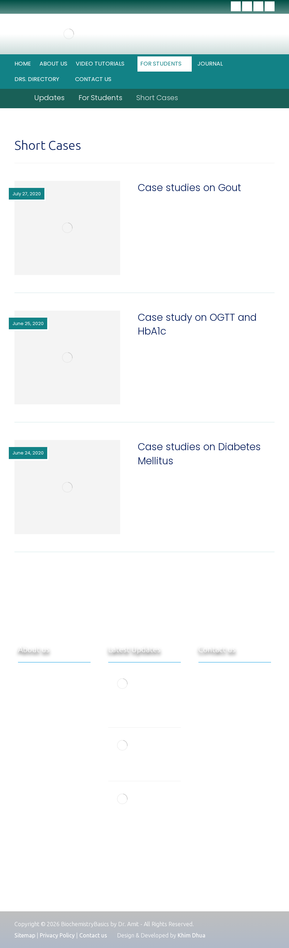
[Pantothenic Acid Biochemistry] (122, 745)
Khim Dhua (191, 935)
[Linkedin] (258, 6)
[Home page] (17, 98)
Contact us (93, 935)
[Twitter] (247, 6)
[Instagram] (270, 6)
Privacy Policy (57, 935)
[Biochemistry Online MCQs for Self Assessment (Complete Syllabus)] (122, 683)
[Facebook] (236, 6)
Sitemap (24, 935)
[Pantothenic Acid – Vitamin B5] (122, 799)
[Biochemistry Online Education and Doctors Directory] (68, 34)
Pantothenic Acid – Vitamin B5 (161, 798)
